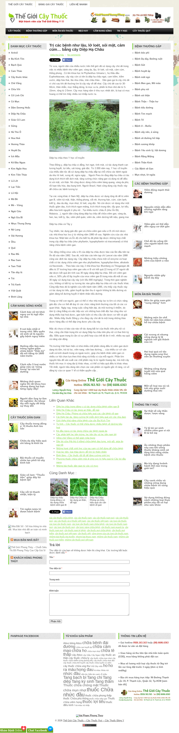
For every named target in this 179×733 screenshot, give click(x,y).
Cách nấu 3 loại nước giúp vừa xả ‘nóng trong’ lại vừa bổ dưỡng (33, 368)
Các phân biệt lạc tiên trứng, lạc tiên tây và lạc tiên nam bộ (86, 434)
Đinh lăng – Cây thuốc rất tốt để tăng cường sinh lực (83, 455)
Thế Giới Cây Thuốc (20, 4)
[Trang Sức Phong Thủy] (89, 394)
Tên (51, 557)
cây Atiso (77, 654)
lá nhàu (97, 670)
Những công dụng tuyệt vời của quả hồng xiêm (155, 371)
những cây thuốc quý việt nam (79, 540)
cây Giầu (87, 655)
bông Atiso (76, 643)
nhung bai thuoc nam (86, 536)
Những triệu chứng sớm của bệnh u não (156, 259)
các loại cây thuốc (118, 521)
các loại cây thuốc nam (60, 524)
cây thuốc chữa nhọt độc (104, 660)
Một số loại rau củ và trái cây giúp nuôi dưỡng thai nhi (156, 388)
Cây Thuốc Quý (141, 31)
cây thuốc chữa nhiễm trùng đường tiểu (89, 659)
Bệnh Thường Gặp (36, 31)
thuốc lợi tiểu (94, 702)
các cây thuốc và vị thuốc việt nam (70, 521)
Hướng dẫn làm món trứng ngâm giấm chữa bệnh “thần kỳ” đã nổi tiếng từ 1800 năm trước (32, 351)
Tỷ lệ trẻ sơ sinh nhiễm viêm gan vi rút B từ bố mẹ (157, 430)
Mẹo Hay (83, 31)
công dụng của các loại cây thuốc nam (110, 533)
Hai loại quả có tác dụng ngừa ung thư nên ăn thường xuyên (157, 354)
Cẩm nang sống (102, 31)
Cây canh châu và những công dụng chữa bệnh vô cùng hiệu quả (156, 484)
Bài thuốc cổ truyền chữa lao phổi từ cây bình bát (32, 460)
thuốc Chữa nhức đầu (88, 692)
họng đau (85, 669)
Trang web (54, 579)
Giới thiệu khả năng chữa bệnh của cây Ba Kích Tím (83, 420)
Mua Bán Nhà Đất (26, 539)
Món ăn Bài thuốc (62, 31)
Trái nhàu (78, 705)
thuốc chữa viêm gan (98, 699)
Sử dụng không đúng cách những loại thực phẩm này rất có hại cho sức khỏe (157, 501)
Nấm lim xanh (94, 674)
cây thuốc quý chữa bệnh (99, 530)
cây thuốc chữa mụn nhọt (101, 658)
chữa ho (79, 650)
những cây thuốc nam (107, 536)
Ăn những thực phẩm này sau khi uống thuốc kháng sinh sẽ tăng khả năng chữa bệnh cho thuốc (157, 450)
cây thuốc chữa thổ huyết (74, 663)
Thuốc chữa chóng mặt (80, 685)
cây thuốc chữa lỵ (79, 657)
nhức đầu (71, 673)
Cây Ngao (95, 655)
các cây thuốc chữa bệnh (61, 518)
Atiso (66, 643)
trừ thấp (86, 705)
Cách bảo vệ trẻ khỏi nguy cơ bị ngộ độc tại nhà (32, 314)
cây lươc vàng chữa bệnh (88, 527)
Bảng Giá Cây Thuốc (51, 4)
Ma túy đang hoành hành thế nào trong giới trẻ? (155, 466)
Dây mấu (98, 666)
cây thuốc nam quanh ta (112, 527)
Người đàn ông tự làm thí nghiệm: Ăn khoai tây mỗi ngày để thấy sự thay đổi (33, 402)
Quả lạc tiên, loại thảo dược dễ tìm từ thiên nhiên (81, 452)
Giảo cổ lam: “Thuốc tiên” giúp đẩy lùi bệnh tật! (32, 477)
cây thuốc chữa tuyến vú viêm (98, 663)
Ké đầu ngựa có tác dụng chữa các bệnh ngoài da (81, 431)
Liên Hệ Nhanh (78, 4)
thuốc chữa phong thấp (98, 695)
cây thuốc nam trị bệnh (75, 530)
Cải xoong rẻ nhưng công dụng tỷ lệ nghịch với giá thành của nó (156, 338)
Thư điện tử (55, 568)
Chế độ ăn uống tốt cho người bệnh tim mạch (156, 243)
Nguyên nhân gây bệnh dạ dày (154, 276)
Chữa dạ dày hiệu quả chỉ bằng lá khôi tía (33, 442)
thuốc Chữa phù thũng (76, 698)
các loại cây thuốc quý (64, 527)
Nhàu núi (105, 670)
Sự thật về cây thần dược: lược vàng (155, 412)
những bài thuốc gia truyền (62, 536)
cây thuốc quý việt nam (66, 533)
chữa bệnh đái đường (85, 645)
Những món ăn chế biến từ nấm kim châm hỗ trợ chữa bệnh (157, 320)
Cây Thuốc (14, 31)
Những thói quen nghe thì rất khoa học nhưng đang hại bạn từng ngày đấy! (33, 385)
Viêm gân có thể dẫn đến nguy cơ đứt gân (157, 225)
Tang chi (94, 677)
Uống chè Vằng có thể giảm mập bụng (75, 438)
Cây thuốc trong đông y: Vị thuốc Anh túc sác (33, 426)
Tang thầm (104, 681)
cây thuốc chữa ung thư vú (78, 665)
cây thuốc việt (84, 533)
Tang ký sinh (83, 681)
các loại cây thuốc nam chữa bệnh (88, 524)
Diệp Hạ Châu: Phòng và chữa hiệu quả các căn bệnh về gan (87, 413)
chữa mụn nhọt (93, 651)
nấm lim (84, 674)
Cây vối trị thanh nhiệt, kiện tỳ (30, 493)
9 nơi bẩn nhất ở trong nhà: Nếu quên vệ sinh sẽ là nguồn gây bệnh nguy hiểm (32, 333)
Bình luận (54, 591)
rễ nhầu (104, 674)
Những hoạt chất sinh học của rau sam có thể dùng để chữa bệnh (89, 448)
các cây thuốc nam (83, 518)
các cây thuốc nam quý (103, 518)
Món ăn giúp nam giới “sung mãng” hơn (157, 301)
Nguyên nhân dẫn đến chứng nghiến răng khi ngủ (157, 209)
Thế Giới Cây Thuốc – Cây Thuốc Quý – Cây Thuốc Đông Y (93, 720)
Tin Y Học (122, 31)
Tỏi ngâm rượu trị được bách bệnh (30, 510)
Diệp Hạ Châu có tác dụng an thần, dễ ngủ (77, 410)
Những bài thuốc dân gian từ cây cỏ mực (77, 466)
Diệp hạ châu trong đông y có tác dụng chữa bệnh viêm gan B (87, 406)
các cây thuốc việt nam (98, 521)
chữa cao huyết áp (84, 647)
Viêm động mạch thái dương (156, 191)
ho (105, 665)
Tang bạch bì (74, 677)
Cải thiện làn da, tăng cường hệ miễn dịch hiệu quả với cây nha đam (91, 417)
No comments (73, 55)
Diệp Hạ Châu (57, 55)
